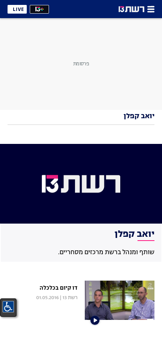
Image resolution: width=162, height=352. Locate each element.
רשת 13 (70, 298)
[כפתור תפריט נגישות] (8, 306)
